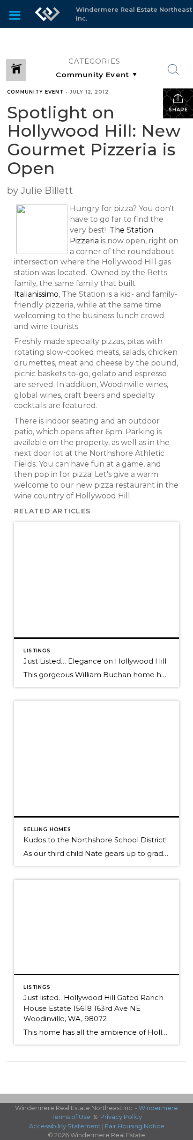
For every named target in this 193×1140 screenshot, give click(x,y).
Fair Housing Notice (134, 1126)
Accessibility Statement (65, 1126)
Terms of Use (71, 1116)
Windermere (158, 1107)
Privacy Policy (121, 1116)
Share (178, 110)
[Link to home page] (47, 14)
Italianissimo (36, 294)
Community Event (35, 92)
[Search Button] (173, 69)
